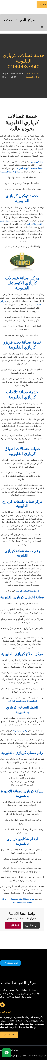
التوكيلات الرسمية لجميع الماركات (22, 701)
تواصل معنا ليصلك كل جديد (27, 590)
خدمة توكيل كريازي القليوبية (22, 198)
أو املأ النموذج (31, 925)
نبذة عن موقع (37, 161)
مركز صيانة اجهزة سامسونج (21, 898)
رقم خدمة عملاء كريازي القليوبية (22, 553)
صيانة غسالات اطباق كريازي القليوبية (22, 451)
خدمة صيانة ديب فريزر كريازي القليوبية (22, 345)
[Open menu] (42, 26)
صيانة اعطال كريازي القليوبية (22, 597)
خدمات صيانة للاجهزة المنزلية (29, 168)
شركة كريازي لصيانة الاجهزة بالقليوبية (22, 793)
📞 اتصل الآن (13, 925)
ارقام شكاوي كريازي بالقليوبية (22, 841)
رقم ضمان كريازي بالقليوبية (22, 752)
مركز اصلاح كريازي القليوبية (22, 654)
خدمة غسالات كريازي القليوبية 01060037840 (23, 61)
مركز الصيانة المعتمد (19, 20)
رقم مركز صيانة (20, 730)
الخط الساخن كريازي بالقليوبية (22, 709)
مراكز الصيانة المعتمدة (10, 171)
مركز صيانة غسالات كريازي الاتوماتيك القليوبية (22, 282)
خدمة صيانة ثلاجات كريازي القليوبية (22, 394)
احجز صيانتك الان (10, 963)
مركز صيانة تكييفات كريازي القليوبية (22, 503)
